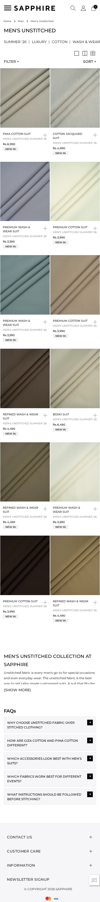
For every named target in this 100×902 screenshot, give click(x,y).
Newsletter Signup (28, 879)
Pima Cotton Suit (17, 134)
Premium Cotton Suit (70, 227)
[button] (73, 8)
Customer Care (24, 851)
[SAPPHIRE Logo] (34, 7)
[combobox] (87, 61)
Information (21, 865)
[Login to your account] (83, 7)
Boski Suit (61, 414)
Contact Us (19, 837)
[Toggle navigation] (8, 8)
